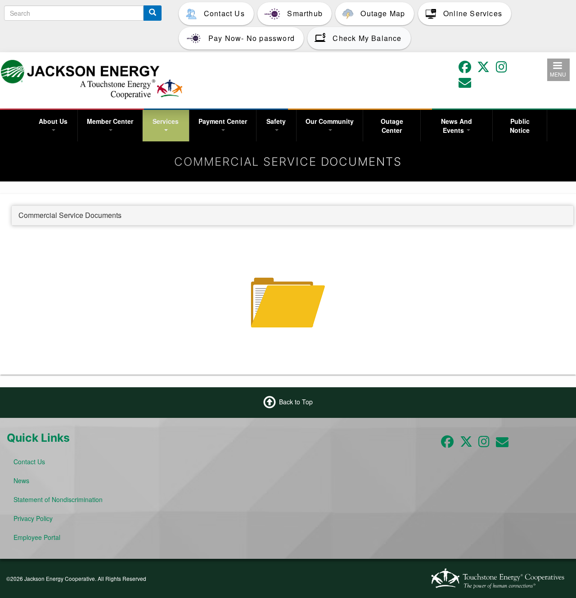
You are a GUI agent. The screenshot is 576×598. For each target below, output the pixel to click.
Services (166, 121)
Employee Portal (37, 537)
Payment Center (222, 121)
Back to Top (296, 401)
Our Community (330, 121)
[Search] (153, 13)
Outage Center (392, 126)
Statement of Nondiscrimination (58, 499)
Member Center (110, 121)
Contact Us (29, 461)
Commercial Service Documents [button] (70, 215)
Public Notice (520, 126)
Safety (276, 121)
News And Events (456, 126)
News (21, 480)
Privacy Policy (33, 518)
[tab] (292, 216)
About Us (53, 121)
